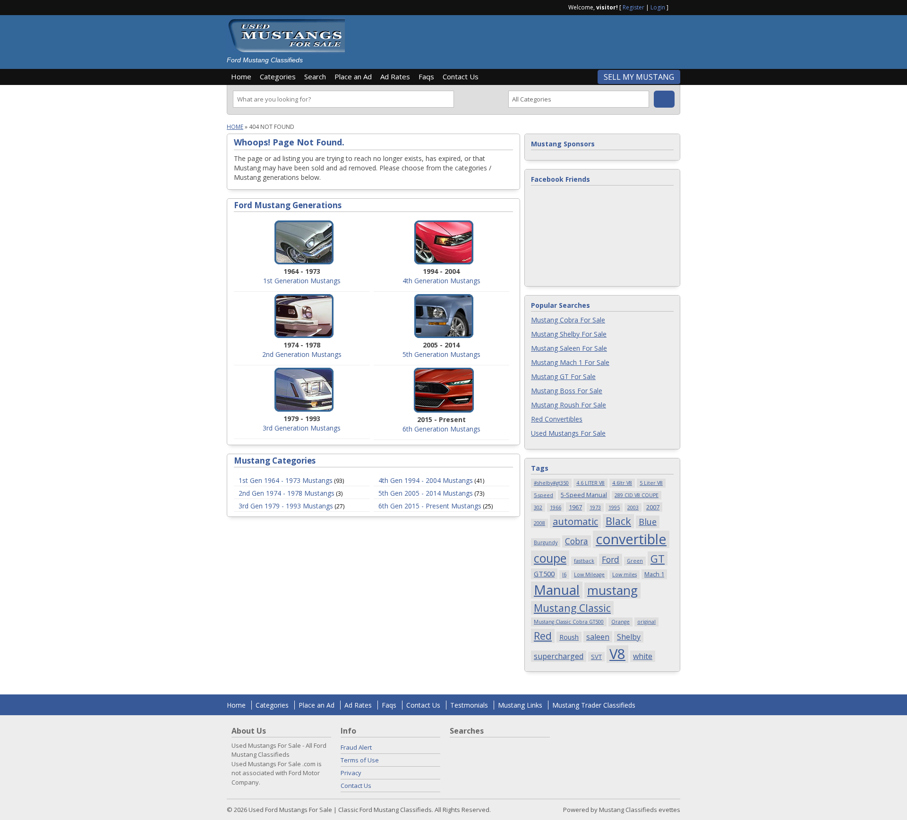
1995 (614, 507)
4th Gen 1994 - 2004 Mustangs (425, 480)
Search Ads (664, 99)
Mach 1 (654, 574)
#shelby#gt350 (551, 483)
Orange (620, 621)
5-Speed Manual (584, 494)
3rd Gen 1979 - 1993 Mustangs (286, 505)
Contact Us (461, 76)
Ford (610, 559)
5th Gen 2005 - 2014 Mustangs (425, 493)
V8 (617, 654)
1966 (555, 507)
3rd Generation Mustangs (302, 427)
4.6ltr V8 (622, 483)
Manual (557, 590)
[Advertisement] (517, 38)
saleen (597, 637)
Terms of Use (360, 760)
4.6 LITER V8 (590, 483)
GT (657, 558)
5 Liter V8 (651, 483)
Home (241, 76)
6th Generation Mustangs (441, 428)
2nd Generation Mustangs (302, 354)
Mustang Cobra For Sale (568, 319)
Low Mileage (589, 574)
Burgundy (545, 542)
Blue (648, 521)
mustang (612, 591)
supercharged (558, 656)
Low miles (624, 574)
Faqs (426, 76)
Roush (569, 637)
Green (635, 561)
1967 (575, 507)
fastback (584, 561)
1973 (595, 507)
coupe (550, 558)
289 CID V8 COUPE (637, 495)
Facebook (676, 6)
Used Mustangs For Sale (568, 433)
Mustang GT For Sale (563, 376)
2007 (652, 507)
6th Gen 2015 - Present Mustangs (429, 505)
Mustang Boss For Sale (566, 390)
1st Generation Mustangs (302, 280)
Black (618, 521)
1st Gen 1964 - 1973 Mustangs (286, 480)
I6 (564, 574)
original (646, 621)
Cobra (576, 541)
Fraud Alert (356, 747)
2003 (633, 507)
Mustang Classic (572, 608)
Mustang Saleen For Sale (569, 348)
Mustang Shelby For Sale (569, 334)
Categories (278, 76)
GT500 (544, 573)
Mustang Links (520, 705)
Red (543, 635)
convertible (631, 539)
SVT (596, 656)
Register (633, 7)
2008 (539, 523)
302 (538, 507)
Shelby (629, 637)
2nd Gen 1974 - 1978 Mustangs (286, 493)
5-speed (543, 495)
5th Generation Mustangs (441, 354)
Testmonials (469, 705)
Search (315, 76)
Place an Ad (353, 76)
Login (657, 7)
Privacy (351, 773)
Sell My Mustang (639, 77)
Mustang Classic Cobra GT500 (569, 621)
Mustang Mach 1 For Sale (570, 362)
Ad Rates (395, 76)
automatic (575, 521)
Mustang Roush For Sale (568, 404)
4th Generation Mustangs (441, 280)
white (642, 656)
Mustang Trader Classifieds (593, 705)
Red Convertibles (556, 418)
